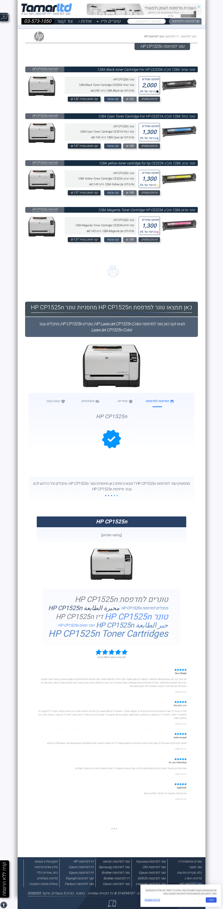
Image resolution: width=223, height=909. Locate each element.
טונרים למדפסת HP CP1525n (121, 600)
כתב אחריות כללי (46, 872)
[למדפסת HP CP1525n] (41, 85)
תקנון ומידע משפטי (46, 861)
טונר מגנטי (195, 867)
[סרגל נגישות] (4, 905)
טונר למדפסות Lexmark (151, 884)
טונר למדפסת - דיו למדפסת (185, 21)
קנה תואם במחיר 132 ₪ (84, 99)
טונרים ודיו (110, 21)
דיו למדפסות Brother (116, 878)
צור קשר (65, 21)
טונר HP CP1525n (136, 617)
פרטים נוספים (149, 99)
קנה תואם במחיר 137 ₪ (84, 146)
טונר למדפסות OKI (154, 867)
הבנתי (211, 900)
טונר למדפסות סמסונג (116, 861)
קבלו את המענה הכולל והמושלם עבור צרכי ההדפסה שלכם (170, 14)
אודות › (84, 21)
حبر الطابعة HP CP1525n (132, 625)
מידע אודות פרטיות (46, 867)
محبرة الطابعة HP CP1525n (83, 608)
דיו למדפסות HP (83, 861)
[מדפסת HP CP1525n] (111, 579)
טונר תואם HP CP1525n (76, 625)
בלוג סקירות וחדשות (189, 872)
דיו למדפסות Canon (81, 867)
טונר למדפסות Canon (116, 884)
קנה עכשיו (112, 99)
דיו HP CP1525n (79, 617)
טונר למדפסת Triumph (79, 878)
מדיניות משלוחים (47, 878)
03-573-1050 (37, 21)
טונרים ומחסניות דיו (190, 861)
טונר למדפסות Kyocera (151, 861)
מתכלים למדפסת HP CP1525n (144, 608)
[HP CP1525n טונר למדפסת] (111, 381)
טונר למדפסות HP (190, 884)
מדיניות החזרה (193, 878)
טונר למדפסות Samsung (114, 867)
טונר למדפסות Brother (116, 872)
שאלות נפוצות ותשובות (43, 884)
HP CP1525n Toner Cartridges (108, 634)
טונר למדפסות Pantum (79, 884)
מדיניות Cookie (152, 900)
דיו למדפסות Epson (81, 872)
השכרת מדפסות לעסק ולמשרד (170, 8)
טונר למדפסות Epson (152, 872)
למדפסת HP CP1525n (44, 69)
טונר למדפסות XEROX (151, 878)
